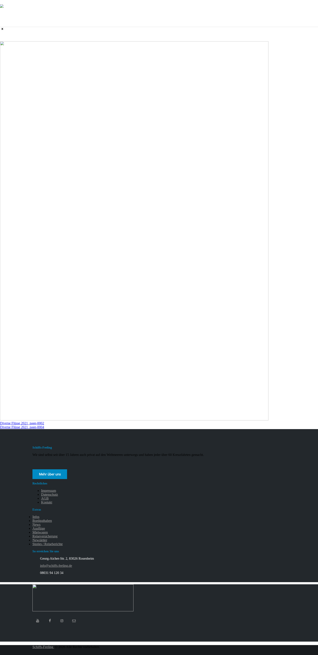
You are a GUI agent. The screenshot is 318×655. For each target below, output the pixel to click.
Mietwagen (40, 532)
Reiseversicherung (45, 536)
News (36, 524)
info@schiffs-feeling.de (56, 565)
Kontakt (46, 502)
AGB (45, 498)
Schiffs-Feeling (43, 647)
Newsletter (39, 540)
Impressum (48, 490)
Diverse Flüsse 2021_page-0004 (22, 427)
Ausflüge (38, 528)
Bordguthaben (42, 520)
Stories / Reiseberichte (47, 544)
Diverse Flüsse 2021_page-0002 (22, 423)
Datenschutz (49, 494)
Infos (35, 517)
